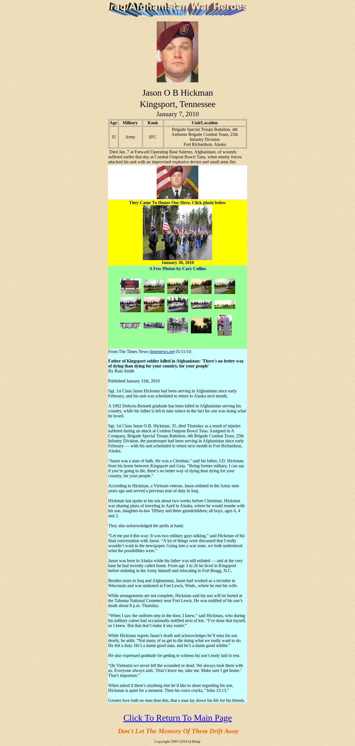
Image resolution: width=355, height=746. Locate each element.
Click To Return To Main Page (177, 718)
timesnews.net (162, 351)
